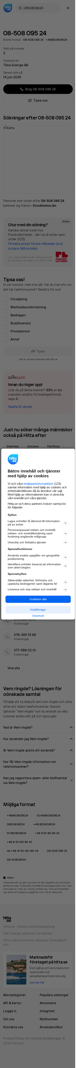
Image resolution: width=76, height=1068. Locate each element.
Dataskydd (38, 616)
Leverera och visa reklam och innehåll (32, 589)
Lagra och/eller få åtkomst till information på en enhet (34, 523)
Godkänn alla (38, 599)
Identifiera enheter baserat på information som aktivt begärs (34, 566)
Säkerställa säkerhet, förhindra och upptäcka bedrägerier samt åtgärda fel (32, 582)
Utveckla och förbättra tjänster (27, 542)
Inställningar (38, 609)
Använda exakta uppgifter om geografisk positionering (34, 557)
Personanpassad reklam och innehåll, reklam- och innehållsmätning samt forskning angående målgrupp (32, 533)
